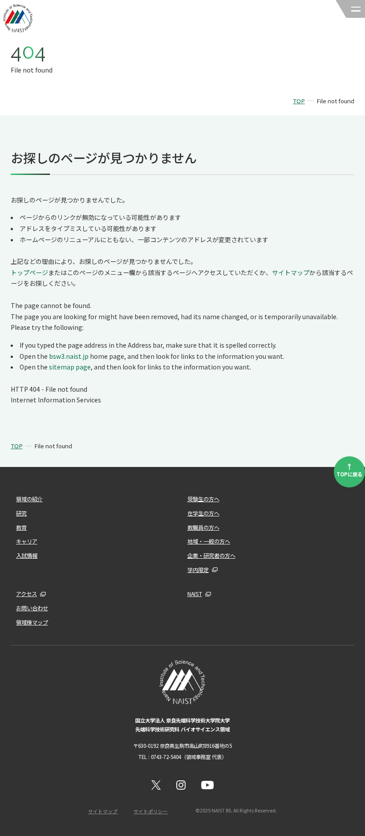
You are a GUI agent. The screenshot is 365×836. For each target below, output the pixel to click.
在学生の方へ (203, 513)
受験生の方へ (203, 499)
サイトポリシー (151, 811)
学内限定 (198, 570)
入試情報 (26, 556)
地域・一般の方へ (208, 541)
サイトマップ (290, 272)
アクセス (26, 594)
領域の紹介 (29, 499)
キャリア (26, 541)
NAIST (194, 594)
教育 (21, 528)
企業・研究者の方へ (211, 556)
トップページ (29, 272)
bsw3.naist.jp (69, 356)
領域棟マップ (32, 622)
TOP (299, 101)
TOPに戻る (349, 469)
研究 (21, 513)
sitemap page (70, 366)
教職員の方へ (203, 528)
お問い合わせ (32, 608)
